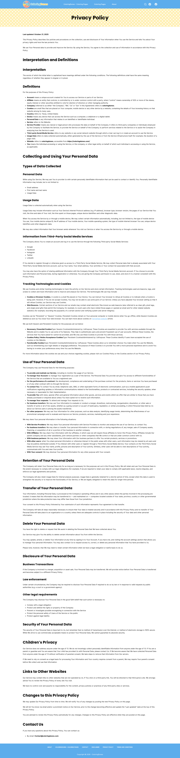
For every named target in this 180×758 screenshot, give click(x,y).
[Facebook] (156, 4)
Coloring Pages (100, 4)
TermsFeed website (99, 319)
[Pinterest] (150, 4)
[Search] (145, 4)
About (114, 4)
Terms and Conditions (125, 747)
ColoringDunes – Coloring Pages (76, 4)
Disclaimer (95, 747)
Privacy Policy (108, 747)
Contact (85, 747)
